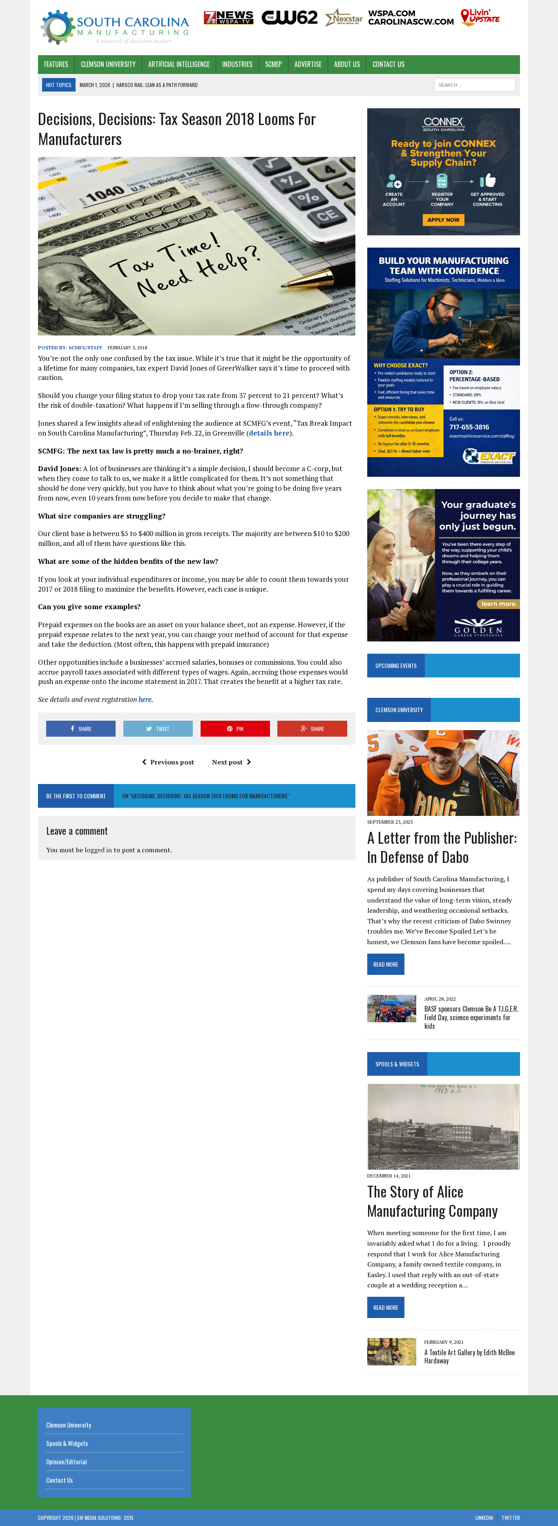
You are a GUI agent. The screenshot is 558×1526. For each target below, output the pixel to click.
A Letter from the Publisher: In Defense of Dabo (442, 846)
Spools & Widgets (397, 1063)
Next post (227, 761)
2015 (129, 1517)
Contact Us (388, 64)
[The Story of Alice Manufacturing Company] (443, 1164)
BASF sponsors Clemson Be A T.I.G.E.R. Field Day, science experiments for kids (471, 1017)
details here (269, 433)
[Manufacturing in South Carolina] (114, 27)
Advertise (308, 64)
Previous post (172, 761)
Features (56, 64)
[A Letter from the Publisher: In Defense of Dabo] (443, 810)
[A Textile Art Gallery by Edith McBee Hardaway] (391, 1360)
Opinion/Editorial (66, 1461)
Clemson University (108, 64)
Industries (237, 64)
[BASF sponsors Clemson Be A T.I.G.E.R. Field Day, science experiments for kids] (391, 1016)
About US (347, 64)
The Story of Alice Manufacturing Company (432, 1200)
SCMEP (273, 64)
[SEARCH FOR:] (475, 84)
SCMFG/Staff (86, 347)
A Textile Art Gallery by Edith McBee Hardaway (469, 1356)
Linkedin (484, 1517)
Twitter (511, 1517)
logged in (98, 849)
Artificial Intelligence (179, 64)
